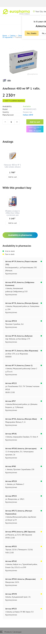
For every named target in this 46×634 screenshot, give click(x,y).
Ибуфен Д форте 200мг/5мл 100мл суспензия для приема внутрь (12, 214)
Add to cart (35, 122)
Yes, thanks (31, 33)
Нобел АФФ (28, 115)
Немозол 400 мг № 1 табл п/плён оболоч (12, 166)
